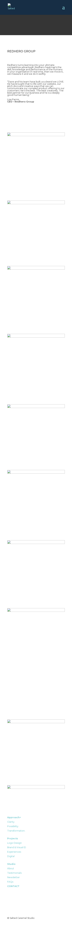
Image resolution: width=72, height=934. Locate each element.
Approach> (14, 817)
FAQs (10, 881)
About (10, 868)
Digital (11, 856)
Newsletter (13, 877)
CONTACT (13, 886)
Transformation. (16, 830)
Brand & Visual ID (16, 847)
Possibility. (13, 826)
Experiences (14, 851)
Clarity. (11, 821)
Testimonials (14, 872)
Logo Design (14, 843)
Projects (12, 838)
